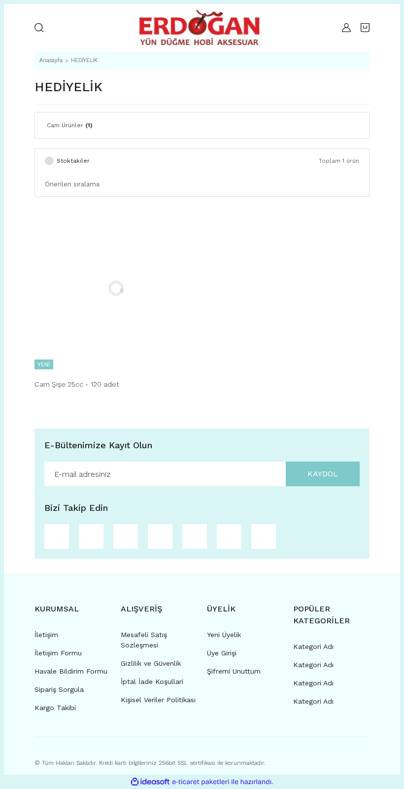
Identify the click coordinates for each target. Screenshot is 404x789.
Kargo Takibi (55, 708)
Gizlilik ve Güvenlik (151, 663)
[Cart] (365, 27)
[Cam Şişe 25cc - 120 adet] (115, 288)
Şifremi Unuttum (234, 671)
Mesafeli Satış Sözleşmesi (144, 640)
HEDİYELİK (84, 60)
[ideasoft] (150, 782)
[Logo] (199, 27)
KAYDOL (322, 473)
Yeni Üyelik (224, 635)
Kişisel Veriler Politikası (158, 700)
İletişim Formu (58, 653)
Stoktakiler (73, 160)
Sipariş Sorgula (59, 689)
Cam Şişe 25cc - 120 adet (76, 384)
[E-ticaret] (201, 782)
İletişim (46, 635)
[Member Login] (346, 27)
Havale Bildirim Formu (70, 671)
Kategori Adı (313, 646)
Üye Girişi (221, 653)
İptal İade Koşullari (152, 681)
